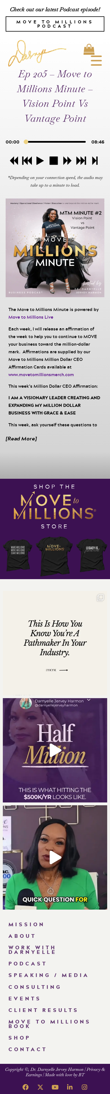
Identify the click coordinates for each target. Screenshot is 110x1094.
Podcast (27, 963)
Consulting (35, 987)
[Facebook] (25, 1087)
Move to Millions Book (49, 1023)
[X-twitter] (40, 1087)
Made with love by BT (64, 1074)
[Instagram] (84, 1087)
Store (55, 526)
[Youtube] (55, 1087)
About (22, 936)
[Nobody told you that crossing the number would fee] (55, 750)
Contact (27, 1049)
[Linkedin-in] (69, 1087)
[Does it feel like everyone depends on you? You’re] (55, 857)
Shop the (55, 486)
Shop (19, 1037)
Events (24, 998)
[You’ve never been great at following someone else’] (55, 643)
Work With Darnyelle (32, 949)
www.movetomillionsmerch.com (41, 374)
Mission (26, 924)
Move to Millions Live (30, 317)
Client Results (43, 1010)
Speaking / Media (48, 975)
